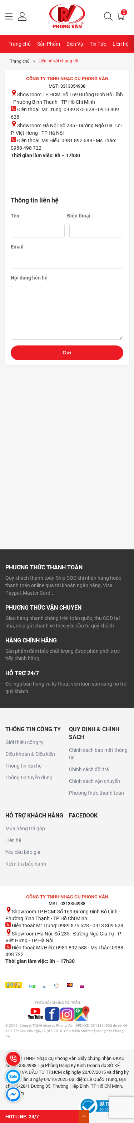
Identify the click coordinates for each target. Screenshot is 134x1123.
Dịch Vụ (74, 44)
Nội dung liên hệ (29, 278)
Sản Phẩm (48, 44)
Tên (15, 216)
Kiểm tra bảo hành (25, 864)
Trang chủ (20, 44)
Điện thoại (78, 216)
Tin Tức (98, 44)
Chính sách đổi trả (89, 769)
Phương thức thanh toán (96, 793)
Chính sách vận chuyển (94, 781)
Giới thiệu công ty (24, 742)
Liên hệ (120, 44)
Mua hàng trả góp (25, 828)
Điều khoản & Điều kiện (30, 754)
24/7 (34, 1116)
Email (17, 247)
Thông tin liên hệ (23, 766)
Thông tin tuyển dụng (29, 777)
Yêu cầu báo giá (22, 852)
